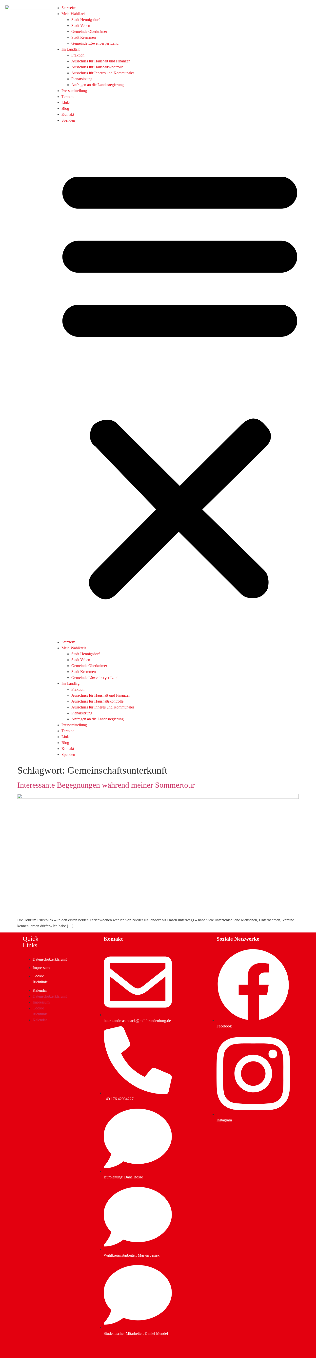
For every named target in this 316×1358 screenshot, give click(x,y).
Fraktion (77, 55)
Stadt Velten (80, 25)
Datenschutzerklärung (50, 959)
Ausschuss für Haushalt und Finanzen (100, 61)
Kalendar (40, 990)
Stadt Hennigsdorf (85, 20)
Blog (65, 108)
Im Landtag (70, 49)
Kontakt (67, 114)
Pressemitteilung (74, 91)
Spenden (68, 120)
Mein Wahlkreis (73, 14)
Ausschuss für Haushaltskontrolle (97, 67)
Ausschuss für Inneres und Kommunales (102, 73)
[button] (180, 381)
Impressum (41, 968)
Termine (67, 96)
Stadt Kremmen (83, 37)
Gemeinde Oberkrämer (89, 31)
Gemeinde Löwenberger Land (94, 43)
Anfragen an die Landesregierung (97, 85)
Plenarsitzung (81, 79)
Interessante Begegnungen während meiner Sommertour (106, 785)
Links (65, 102)
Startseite (68, 8)
